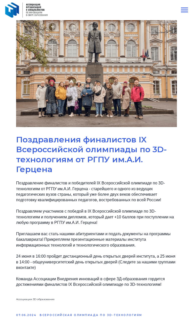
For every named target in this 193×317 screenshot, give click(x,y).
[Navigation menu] (184, 10)
